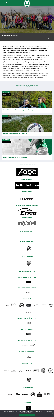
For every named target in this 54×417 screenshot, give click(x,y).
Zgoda (21, 414)
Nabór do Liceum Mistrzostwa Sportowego (15, 133)
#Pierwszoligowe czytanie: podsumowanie (15, 157)
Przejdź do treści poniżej (43, 38)
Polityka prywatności (30, 414)
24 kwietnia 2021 (6, 118)
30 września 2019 (6, 141)
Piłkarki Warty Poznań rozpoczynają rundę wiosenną (18, 110)
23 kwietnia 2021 (6, 94)
